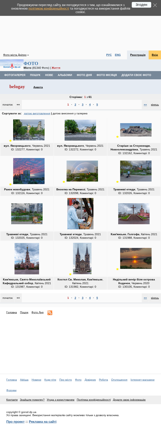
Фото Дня (37, 312)
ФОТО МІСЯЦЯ (107, 75)
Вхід (155, 54)
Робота (103, 379)
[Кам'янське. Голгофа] (133, 224)
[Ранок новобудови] (28, 184)
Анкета (38, 87)
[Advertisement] (80, 25)
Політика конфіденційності (94, 399)
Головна (11, 312)
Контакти (12, 399)
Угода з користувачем (60, 399)
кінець (155, 104)
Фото (78, 379)
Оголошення (119, 379)
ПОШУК (35, 75)
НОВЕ (49, 75)
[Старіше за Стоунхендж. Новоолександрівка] (135, 136)
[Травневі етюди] (135, 181)
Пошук (24, 312)
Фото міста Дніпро (15, 54)
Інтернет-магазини (143, 379)
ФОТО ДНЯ (84, 75)
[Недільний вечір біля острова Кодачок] (135, 268)
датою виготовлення (37, 113)
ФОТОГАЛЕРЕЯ (14, 75)
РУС (109, 54)
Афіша (24, 379)
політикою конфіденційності (48, 8)
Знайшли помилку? (32, 399)
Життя (56, 67)
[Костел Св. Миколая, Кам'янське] (82, 274)
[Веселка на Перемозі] (82, 181)
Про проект (15, 422)
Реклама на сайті (43, 422)
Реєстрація (137, 54)
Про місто (65, 379)
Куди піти (50, 379)
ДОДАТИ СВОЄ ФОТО (136, 75)
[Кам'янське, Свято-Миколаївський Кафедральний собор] (27, 274)
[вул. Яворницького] (28, 140)
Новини (36, 379)
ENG (118, 54)
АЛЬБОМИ (65, 75)
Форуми (11, 390)
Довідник (90, 379)
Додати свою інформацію (129, 399)
